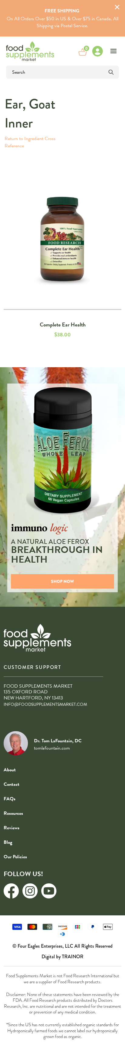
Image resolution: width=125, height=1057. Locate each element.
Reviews (11, 827)
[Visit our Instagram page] (30, 890)
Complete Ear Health (63, 324)
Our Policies (15, 856)
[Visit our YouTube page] (48, 890)
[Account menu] (97, 51)
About (10, 769)
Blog (8, 842)
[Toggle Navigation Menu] (113, 51)
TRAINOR (72, 956)
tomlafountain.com (52, 748)
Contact (11, 784)
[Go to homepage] (30, 51)
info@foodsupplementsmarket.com (45, 704)
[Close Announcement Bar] (117, 7)
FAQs (9, 798)
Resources (13, 813)
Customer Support (32, 667)
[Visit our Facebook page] (11, 890)
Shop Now (62, 581)
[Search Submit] (111, 72)
